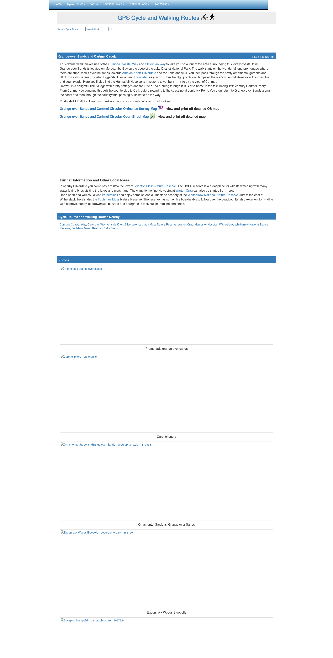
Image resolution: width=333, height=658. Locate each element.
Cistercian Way (155, 64)
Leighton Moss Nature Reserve (155, 186)
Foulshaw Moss (108, 199)
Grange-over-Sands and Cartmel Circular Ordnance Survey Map (109, 108)
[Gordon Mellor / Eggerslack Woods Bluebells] (166, 568)
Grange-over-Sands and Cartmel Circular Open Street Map (105, 116)
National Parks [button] (138, 4)
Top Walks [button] (161, 4)
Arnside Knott (131, 73)
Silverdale (149, 73)
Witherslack (110, 195)
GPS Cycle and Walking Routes (158, 17)
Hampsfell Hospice (206, 224)
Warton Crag (184, 190)
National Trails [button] (113, 4)
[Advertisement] (166, 42)
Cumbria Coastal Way (123, 64)
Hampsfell (141, 77)
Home (58, 4)
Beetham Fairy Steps (105, 228)
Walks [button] (94, 4)
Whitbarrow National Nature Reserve (213, 195)
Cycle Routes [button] (75, 4)
